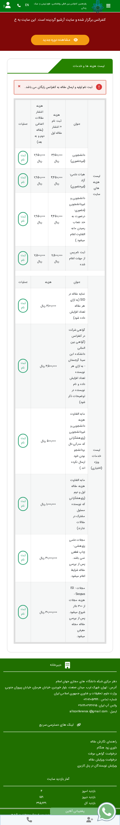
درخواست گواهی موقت (102, 753)
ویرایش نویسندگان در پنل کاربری (97, 765)
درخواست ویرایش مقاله (103, 759)
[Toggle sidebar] (108, 6)
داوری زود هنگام (107, 747)
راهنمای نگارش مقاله (103, 741)
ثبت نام (23, 158)
